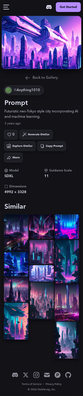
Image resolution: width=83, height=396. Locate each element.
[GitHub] (68, 375)
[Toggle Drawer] (6, 7)
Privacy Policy (54, 384)
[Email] (47, 375)
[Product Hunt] (57, 375)
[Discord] (49, 7)
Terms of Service (32, 384)
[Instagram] (36, 375)
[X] (25, 375)
